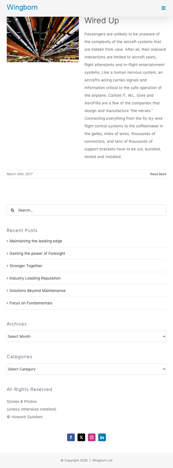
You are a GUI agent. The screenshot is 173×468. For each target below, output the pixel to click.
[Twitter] (81, 437)
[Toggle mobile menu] (164, 8)
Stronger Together (25, 266)
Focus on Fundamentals (30, 303)
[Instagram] (92, 437)
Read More (158, 174)
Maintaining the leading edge (35, 241)
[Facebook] (71, 437)
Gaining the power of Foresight (37, 253)
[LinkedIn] (102, 437)
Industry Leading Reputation (35, 278)
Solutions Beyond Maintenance (37, 290)
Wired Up (101, 20)
